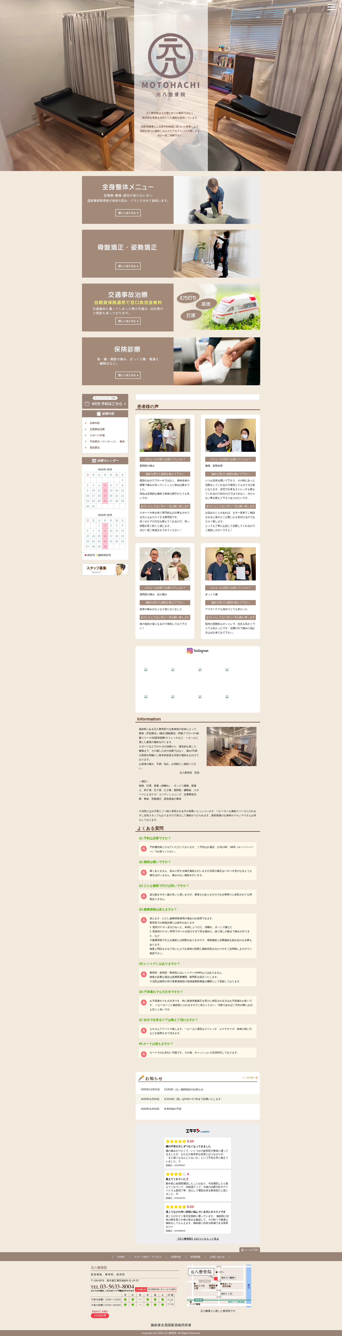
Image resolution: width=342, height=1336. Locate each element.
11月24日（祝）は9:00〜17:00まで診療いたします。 (193, 1099)
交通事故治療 (97, 429)
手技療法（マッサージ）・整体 (107, 441)
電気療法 (95, 447)
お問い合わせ (217, 1257)
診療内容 (95, 423)
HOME (121, 1257)
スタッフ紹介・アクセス (148, 1257)
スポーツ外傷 (97, 435)
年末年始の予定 (173, 1108)
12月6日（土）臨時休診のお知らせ (183, 1089)
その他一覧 (252, 1077)
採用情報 (195, 1257)
